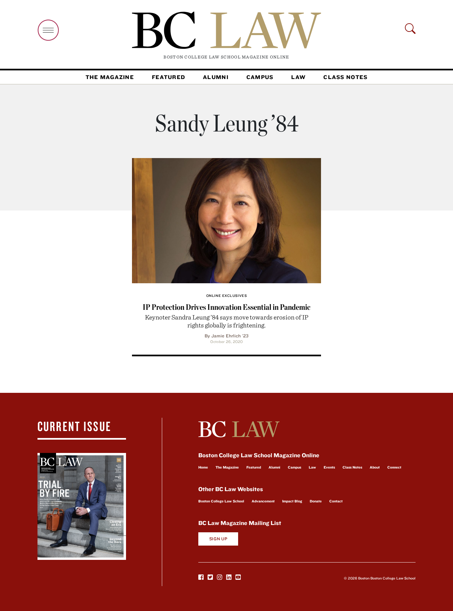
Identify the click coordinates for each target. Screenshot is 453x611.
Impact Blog (292, 501)
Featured (168, 77)
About (375, 467)
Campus (260, 77)
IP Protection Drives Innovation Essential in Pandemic (226, 307)
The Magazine (110, 77)
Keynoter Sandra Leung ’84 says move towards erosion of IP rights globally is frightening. (226, 321)
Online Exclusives (226, 295)
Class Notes (345, 77)
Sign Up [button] (218, 538)
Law (298, 77)
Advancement (263, 501)
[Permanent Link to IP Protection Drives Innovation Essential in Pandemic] (226, 219)
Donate (316, 501)
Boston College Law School (221, 501)
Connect (394, 467)
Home (203, 467)
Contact (336, 501)
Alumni (215, 77)
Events (329, 467)
